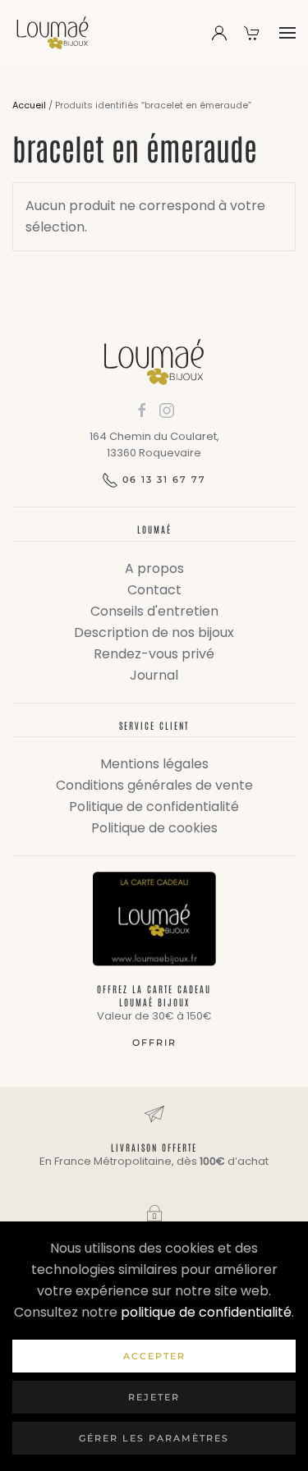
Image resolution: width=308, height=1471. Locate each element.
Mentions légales (154, 763)
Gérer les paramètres (154, 1438)
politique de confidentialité (206, 1312)
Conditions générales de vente (154, 785)
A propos (154, 568)
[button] (287, 33)
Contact (154, 589)
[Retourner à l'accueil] (52, 33)
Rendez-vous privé (154, 653)
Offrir (154, 1042)
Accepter (154, 1356)
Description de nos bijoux (154, 632)
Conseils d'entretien (154, 611)
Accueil (29, 105)
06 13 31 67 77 (164, 479)
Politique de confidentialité (154, 806)
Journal (154, 675)
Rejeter (154, 1397)
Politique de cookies (154, 827)
